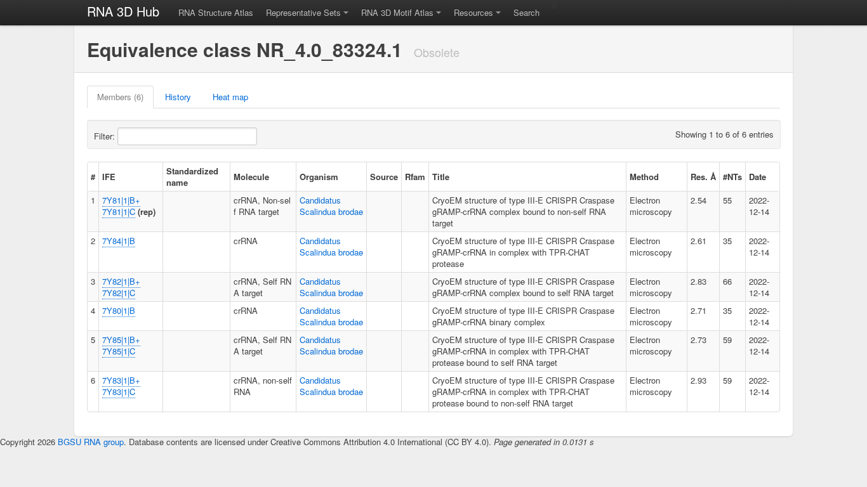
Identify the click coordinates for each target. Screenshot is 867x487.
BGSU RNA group (91, 442)
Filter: (105, 136)
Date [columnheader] (757, 177)
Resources (473, 12)
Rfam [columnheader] (415, 177)
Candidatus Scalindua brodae (331, 206)
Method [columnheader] (644, 177)
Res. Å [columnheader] (703, 177)
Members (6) (120, 97)
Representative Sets (303, 12)
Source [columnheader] (384, 177)
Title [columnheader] (440, 177)
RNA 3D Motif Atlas (397, 12)
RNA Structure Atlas (215, 12)
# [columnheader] (93, 177)
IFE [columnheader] (109, 177)
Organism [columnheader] (319, 177)
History (178, 97)
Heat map (230, 97)
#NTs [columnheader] (732, 177)
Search (526, 12)
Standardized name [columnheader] (192, 176)
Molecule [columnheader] (251, 177)
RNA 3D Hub (123, 11)
